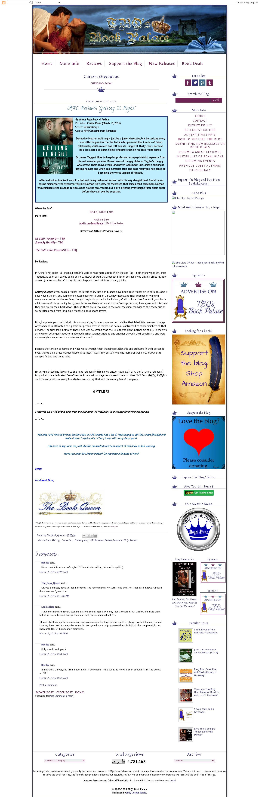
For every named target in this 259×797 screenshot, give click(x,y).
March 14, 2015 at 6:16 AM (53, 677)
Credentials (200, 170)
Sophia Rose (48, 606)
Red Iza (45, 562)
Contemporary (82, 540)
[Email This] (84, 536)
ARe (111, 212)
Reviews (94, 63)
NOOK (102, 212)
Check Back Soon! (101, 83)
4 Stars (47, 540)
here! (173, 780)
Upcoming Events (200, 161)
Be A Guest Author (200, 130)
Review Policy (200, 125)
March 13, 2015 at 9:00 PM (53, 633)
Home (47, 63)
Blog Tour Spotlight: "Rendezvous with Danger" (204, 731)
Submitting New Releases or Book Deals (200, 145)
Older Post (64, 692)
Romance (118, 540)
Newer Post (45, 692)
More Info (69, 63)
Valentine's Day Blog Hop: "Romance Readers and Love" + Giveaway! (206, 692)
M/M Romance (97, 540)
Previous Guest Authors (200, 165)
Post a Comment (48, 684)
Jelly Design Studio (136, 792)
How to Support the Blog (200, 139)
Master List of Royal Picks (200, 156)
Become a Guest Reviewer (200, 152)
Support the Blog (125, 63)
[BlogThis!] (88, 536)
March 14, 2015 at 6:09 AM (53, 653)
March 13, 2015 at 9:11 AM (53, 572)
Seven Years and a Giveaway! (204, 710)
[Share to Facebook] (95, 536)
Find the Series (114, 223)
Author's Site (101, 219)
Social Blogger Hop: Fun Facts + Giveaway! (205, 631)
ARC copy (56, 540)
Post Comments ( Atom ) (62, 695)
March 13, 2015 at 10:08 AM (54, 595)
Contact (200, 120)
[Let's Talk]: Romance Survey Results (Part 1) (206, 651)
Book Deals (192, 63)
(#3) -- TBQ (49, 242)
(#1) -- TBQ (50, 238)
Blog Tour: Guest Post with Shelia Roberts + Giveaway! (205, 672)
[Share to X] (92, 536)
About (200, 116)
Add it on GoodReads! (91, 223)
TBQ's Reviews (130, 540)
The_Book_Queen (51, 583)
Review (108, 540)
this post (114, 527)
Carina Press (68, 540)
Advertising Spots (200, 134)
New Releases (162, 63)
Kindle (93, 212)
